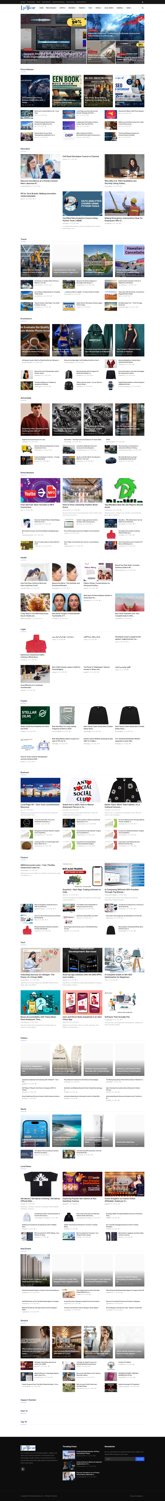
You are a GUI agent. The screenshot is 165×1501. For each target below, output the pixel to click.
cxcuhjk (23, 1204)
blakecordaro (109, 918)
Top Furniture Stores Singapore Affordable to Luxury (67, 1352)
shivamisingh (67, 442)
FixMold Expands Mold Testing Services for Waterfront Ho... (44, 123)
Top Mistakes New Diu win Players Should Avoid (124, 506)
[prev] (23, 39)
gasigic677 (86, 672)
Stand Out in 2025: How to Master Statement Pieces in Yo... (78, 805)
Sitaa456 (66, 1092)
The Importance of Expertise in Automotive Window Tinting (128, 447)
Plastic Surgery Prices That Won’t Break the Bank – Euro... (40, 1384)
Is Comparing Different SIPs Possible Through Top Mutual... (122, 890)
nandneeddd (67, 294)
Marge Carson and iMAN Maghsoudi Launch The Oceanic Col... (100, 57)
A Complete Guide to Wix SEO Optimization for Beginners (118, 975)
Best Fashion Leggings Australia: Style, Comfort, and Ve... (131, 1234)
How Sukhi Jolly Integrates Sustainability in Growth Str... (124, 916)
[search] (142, 8)
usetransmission (58, 433)
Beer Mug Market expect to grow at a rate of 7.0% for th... (65, 740)
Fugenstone (120, 1356)
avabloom (23, 731)
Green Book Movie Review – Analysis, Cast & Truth (65, 101)
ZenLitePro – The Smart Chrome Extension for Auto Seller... (83, 439)
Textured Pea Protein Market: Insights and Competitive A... (88, 831)
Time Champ (24, 1022)
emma (117, 642)
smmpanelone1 (25, 980)
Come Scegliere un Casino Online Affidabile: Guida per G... (120, 1199)
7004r (108, 439)
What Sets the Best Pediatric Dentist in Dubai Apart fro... (98, 596)
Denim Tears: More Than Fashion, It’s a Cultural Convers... (122, 805)
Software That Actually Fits (117, 1017)
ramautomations (81, 824)
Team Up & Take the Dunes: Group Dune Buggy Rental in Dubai (131, 293)
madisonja (25, 442)
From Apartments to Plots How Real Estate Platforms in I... (87, 1291)
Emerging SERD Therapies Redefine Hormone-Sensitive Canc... (124, 1214)
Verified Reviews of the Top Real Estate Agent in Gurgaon (40, 1301)
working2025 (122, 1377)
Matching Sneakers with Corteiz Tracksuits (64, 350)
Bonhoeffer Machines (125, 1142)
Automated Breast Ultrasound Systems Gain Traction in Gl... (124, 1097)
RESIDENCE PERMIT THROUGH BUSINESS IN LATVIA (128, 1374)
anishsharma (108, 510)
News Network (46, 2)
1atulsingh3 (67, 1310)
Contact (23, 2)
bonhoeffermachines (122, 1144)
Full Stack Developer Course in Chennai (81, 156)
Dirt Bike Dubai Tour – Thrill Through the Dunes (130, 304)
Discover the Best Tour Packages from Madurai (94, 271)
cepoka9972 (25, 1144)
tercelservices (122, 909)
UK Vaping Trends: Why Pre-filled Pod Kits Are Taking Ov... (41, 360)
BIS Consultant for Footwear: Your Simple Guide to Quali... (87, 1234)
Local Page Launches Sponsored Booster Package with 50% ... (87, 112)
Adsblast (78, 1294)
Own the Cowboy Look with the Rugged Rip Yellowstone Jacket (131, 372)
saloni (106, 980)
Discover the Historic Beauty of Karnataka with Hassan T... (86, 282)
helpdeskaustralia (90, 1356)
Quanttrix (65, 895)
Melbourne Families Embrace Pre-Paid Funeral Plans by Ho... (131, 123)
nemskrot (121, 461)
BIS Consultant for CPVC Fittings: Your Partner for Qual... (46, 1234)
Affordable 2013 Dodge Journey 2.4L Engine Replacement (94, 428)
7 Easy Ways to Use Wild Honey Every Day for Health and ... (34, 615)
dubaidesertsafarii (123, 307)
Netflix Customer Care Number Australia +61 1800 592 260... (97, 1352)
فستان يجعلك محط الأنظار (92, 637)
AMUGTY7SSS (26, 433)
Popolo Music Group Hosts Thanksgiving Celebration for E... (45, 134)
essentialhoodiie (58, 1073)
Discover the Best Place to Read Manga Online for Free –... (47, 521)
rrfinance (79, 918)
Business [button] (72, 8)
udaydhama (25, 1356)
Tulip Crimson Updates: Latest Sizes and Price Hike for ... (34, 1280)
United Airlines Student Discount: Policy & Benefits (33, 271)
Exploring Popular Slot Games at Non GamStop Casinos (79, 1199)
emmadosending (25, 588)
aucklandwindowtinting (125, 450)
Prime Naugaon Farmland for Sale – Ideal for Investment (124, 1307)
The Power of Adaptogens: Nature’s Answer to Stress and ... (97, 668)
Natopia (120, 1237)
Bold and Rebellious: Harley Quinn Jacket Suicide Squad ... (129, 361)
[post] (53, 39)
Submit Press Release (58, 2)
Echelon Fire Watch (124, 1362)
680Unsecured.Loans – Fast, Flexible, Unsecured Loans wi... (38, 866)
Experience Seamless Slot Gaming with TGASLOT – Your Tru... (40, 1080)
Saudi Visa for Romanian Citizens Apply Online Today (89, 304)
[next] (83, 39)
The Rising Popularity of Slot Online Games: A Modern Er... (125, 1079)
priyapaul (54, 672)
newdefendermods (81, 450)
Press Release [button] (51, 8)
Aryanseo (24, 1092)
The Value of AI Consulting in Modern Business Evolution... (46, 1151)
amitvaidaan (37, 386)
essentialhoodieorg (90, 354)
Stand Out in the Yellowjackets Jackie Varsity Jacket (46, 372)
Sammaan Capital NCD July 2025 (87, 916)
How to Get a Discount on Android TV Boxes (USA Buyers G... (130, 543)
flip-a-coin (79, 524)
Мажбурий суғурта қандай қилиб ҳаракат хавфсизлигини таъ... (128, 638)
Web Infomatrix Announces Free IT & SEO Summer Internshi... (128, 100)
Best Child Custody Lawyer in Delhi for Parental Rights (66, 668)
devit (22, 510)
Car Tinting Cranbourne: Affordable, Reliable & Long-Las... (128, 428)
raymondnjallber (110, 442)
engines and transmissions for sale (33, 439)
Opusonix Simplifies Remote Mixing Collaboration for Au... (130, 58)
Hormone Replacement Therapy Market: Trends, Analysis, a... (131, 820)
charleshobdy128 (25, 186)
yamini (36, 1155)
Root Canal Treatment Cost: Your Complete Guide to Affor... (127, 615)
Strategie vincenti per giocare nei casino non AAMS (45, 1363)
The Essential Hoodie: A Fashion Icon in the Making (65, 1070)
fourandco (119, 354)
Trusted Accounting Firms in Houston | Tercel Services (131, 905)
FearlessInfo (79, 1155)
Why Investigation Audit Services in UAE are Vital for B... (46, 905)
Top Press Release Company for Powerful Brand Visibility (128, 134)
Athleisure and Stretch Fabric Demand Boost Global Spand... (129, 1070)
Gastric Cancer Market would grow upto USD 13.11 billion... (98, 740)
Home (41, 8)
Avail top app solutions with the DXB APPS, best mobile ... (82, 975)
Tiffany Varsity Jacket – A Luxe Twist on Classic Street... (89, 383)
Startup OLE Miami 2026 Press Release (131, 111)
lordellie (78, 1366)
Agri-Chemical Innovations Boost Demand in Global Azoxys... (123, 1089)
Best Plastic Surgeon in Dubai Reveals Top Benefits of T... (66, 615)
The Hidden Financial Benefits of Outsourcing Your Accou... (86, 905)
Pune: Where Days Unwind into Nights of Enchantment (81, 531)
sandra (54, 639)
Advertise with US (81, 2)
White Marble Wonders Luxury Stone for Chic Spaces (129, 1352)
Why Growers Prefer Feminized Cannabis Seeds (86, 1385)
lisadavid (87, 1073)
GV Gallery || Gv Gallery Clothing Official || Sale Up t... (129, 532)
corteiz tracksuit (58, 354)
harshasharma (122, 824)
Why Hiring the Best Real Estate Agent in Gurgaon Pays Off (125, 1290)
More (128, 8)
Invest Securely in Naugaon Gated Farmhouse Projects (81, 1301)
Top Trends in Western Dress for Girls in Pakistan (129, 350)
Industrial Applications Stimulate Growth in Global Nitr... (82, 1096)
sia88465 (119, 1073)
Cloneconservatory (81, 1388)
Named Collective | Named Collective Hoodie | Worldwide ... (46, 927)
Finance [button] (82, 8)
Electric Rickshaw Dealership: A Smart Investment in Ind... (46, 447)
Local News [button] (108, 8)
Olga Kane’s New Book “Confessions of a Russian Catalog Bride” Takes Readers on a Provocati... (114, 34)
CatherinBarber (26, 1386)
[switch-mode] (143, 2)
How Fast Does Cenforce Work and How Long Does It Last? (33, 584)
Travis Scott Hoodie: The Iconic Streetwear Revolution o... (44, 820)
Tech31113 (66, 1022)
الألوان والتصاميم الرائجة (123, 667)
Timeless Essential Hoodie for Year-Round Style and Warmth (97, 350)
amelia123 (56, 1144)
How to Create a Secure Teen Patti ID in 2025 (46, 543)
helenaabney (108, 186)
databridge (55, 743)
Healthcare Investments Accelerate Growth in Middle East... (39, 1225)
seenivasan (66, 223)
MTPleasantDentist (120, 570)
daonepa (23, 690)
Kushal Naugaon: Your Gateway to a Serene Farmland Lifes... (98, 1280)
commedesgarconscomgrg (41, 1218)
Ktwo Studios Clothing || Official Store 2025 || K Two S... (130, 927)
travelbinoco (37, 307)
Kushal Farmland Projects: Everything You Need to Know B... (129, 1279)
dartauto (36, 461)
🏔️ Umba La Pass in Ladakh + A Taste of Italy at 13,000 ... (82, 292)
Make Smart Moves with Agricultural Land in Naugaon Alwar (39, 1308)
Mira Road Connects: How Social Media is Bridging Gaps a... (40, 532)
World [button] (98, 8)
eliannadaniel (38, 846)
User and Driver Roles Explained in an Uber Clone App (82, 1018)
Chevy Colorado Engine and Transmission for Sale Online (65, 430)
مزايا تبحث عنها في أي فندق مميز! (63, 637)
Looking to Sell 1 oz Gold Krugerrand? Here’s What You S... (46, 843)
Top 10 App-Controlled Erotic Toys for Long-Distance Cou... (81, 543)
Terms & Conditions (136, 1496)
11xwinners (37, 546)
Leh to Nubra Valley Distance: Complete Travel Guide (47, 293)
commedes (66, 810)
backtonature (80, 1377)
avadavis (86, 588)
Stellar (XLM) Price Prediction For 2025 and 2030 (35, 727)
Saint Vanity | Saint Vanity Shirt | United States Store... (98, 727)
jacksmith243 (38, 285)
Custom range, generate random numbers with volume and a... (87, 521)
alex (24, 60)
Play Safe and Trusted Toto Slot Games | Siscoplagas (81, 1079)
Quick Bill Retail (38, 1377)
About (38, 2)
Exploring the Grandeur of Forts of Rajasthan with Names (129, 282)
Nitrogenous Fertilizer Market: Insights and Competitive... (47, 831)
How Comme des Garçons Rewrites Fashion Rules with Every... (87, 1214)
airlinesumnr (25, 275)
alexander (88, 1144)
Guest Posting (70, 2)
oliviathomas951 (121, 275)
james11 (23, 199)
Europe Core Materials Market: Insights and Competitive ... (131, 831)
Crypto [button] (62, 8)
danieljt (23, 762)
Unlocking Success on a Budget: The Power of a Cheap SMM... (37, 975)
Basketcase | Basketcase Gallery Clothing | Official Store (32, 656)
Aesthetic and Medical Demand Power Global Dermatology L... (83, 1089)
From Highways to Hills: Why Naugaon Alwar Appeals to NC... (67, 1280)
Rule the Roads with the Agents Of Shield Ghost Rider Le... (87, 372)
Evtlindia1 (37, 1237)
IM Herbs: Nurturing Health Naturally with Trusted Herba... (97, 1070)
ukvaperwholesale (27, 362)
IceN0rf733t (121, 1364)
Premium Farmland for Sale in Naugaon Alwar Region (81, 1307)
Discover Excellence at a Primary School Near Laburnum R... (39, 182)
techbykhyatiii (108, 1020)
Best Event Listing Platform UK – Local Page (46, 112)
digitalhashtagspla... (26, 618)
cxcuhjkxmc (121, 535)
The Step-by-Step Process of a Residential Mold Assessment (86, 1363)
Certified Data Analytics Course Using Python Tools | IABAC (80, 219)
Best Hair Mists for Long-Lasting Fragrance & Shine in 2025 (64, 727)
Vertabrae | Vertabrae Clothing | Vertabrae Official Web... (40, 1199)
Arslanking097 (88, 731)
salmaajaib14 (55, 588)
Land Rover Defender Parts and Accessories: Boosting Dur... (86, 447)
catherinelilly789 (56, 731)
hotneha (66, 533)
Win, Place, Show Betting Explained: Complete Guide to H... (97, 100)
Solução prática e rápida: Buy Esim (34, 1141)
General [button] (120, 8)
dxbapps (65, 980)
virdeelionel (121, 364)
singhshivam (57, 1284)
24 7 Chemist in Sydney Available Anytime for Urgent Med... (97, 1139)
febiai (35, 920)
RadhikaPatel (38, 450)
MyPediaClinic (87, 600)
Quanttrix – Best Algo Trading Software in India (82, 890)
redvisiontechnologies (111, 895)
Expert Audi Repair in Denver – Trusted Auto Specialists (46, 458)
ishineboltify (25, 354)
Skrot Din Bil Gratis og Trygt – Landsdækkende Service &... (127, 458)
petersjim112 (122, 546)
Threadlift (54, 618)
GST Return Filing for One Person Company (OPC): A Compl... (39, 1089)
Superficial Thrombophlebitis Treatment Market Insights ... (86, 843)
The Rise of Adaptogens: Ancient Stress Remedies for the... (34, 1068)
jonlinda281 (67, 1082)
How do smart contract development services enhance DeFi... (34, 758)
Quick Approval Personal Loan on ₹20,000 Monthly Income (80, 927)
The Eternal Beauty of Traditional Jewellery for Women (45, 383)
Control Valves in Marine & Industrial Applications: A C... (88, 820)
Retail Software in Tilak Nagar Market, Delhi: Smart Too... (46, 1374)
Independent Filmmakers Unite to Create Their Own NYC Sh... (87, 123)
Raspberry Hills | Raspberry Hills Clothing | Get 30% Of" (35, 430)
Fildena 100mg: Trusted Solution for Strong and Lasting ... (97, 584)
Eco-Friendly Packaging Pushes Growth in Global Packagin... (122, 1225)
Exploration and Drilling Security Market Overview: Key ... (129, 843)
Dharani (65, 159)
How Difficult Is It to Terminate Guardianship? (32, 686)
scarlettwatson (58, 275)
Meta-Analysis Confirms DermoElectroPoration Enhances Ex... (88, 134)
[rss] (23, 1469)
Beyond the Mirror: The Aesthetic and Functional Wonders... (66, 584)
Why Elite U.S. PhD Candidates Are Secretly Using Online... (121, 182)
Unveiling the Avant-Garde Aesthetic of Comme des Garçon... (47, 1214)
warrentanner (66, 510)
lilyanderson (79, 461)
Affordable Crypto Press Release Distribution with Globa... (32, 100)
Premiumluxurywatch (124, 386)
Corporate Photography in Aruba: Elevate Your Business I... (66, 1139)
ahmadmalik (108, 223)
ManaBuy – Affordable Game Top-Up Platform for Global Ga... (130, 521)
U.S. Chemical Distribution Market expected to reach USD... (127, 740)
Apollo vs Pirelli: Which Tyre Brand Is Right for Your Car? (88, 458)
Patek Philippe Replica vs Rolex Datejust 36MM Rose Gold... (131, 383)
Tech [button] (90, 8)
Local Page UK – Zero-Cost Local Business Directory (40, 805)
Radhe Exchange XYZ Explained (128, 1384)
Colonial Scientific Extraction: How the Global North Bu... (88, 1151)
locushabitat (57, 1356)
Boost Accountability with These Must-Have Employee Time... (39, 1018)
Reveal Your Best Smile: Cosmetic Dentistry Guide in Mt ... (127, 566)
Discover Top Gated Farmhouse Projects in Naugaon (123, 1301)
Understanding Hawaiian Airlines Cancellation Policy (128, 271)
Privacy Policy (31, 2)
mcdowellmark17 (68, 546)
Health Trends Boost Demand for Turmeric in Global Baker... (80, 1225)
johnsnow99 (37, 524)
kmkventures (80, 909)
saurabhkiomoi (89, 275)
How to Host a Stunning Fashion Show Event (80, 506)
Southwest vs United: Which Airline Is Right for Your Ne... (46, 282)
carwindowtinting (121, 433)
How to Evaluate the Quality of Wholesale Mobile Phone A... (34, 350)
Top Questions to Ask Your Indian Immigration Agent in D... (66, 271)
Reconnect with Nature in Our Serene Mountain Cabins (88, 1374)
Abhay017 (67, 931)
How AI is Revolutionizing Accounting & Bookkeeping (47, 916)
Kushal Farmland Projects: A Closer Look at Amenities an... (41, 1290)
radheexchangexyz (123, 1386)
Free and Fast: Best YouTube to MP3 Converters (37, 506)
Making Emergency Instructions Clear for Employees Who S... (124, 219)
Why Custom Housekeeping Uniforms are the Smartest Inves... (33, 1351)
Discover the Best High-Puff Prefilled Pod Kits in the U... (82, 360)
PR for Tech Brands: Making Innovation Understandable (38, 194)
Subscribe (140, 1459)
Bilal (119, 296)
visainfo (78, 307)
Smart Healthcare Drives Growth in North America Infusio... (41, 1096)
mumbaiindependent (28, 535)
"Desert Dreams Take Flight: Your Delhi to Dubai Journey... (46, 304)
